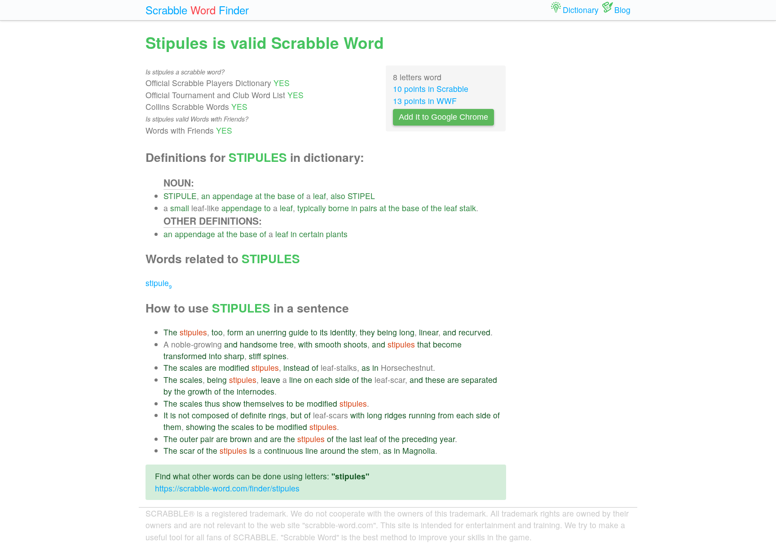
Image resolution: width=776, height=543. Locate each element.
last (355, 438)
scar (187, 450)
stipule (159, 282)
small (179, 207)
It (165, 415)
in (354, 207)
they (367, 332)
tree (287, 344)
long (406, 332)
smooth (328, 344)
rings (277, 415)
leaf (319, 195)
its (324, 332)
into (215, 355)
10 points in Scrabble (430, 88)
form (235, 332)
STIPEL (361, 195)
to (267, 207)
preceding (419, 438)
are (210, 367)
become (447, 344)
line (295, 379)
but (296, 415)
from (446, 415)
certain (311, 233)
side (342, 379)
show (231, 403)
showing (201, 426)
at (258, 195)
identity (342, 332)
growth (200, 391)
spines (275, 355)
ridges (395, 415)
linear (428, 332)
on (308, 379)
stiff (255, 355)
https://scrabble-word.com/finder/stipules (227, 488)
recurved (474, 332)
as (366, 367)
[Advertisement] (575, 165)
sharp (234, 355)
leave (270, 379)
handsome (259, 344)
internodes (255, 391)
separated (479, 379)
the (269, 195)
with (305, 344)
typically (311, 207)
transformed (185, 355)
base (286, 195)
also (338, 195)
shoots (355, 344)
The (170, 332)
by (167, 391)
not (184, 415)
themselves (263, 403)
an (205, 195)
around (332, 450)
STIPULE (180, 195)
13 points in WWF (425, 100)
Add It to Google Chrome (443, 117)
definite (253, 415)
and (449, 332)
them (172, 426)
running (422, 415)
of (300, 195)
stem (370, 450)
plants (337, 233)
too (217, 332)
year (447, 438)
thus (212, 403)
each (324, 379)
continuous (283, 450)
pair (207, 438)
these (435, 379)
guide (299, 332)
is (173, 415)
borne (338, 207)
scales (191, 367)
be (299, 403)
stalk (467, 207)
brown (241, 438)
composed (210, 415)
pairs (368, 207)
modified (234, 367)
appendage (232, 195)
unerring (272, 332)
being (387, 332)
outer (189, 438)
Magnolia (418, 450)
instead (296, 367)
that (424, 344)
